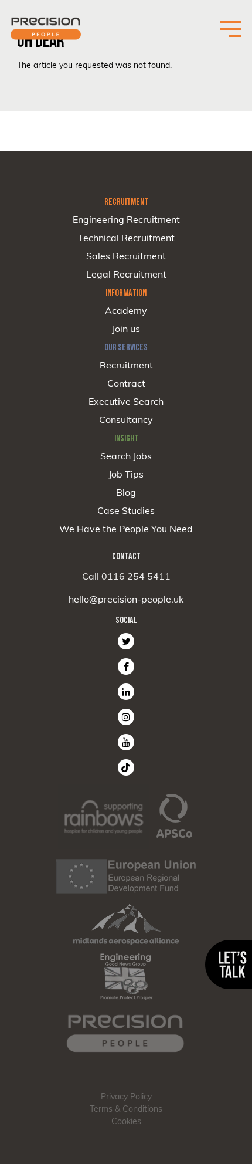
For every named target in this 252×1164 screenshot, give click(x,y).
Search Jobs (126, 456)
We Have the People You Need (126, 528)
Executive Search (126, 401)
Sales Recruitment (126, 255)
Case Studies (126, 510)
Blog (126, 492)
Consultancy (126, 419)
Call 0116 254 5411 (126, 576)
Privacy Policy (126, 1096)
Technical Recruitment (126, 237)
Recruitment (126, 365)
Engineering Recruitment (126, 219)
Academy (126, 310)
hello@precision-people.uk (126, 599)
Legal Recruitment (126, 274)
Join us (126, 328)
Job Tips (126, 474)
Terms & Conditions (126, 1109)
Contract (126, 383)
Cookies (126, 1121)
